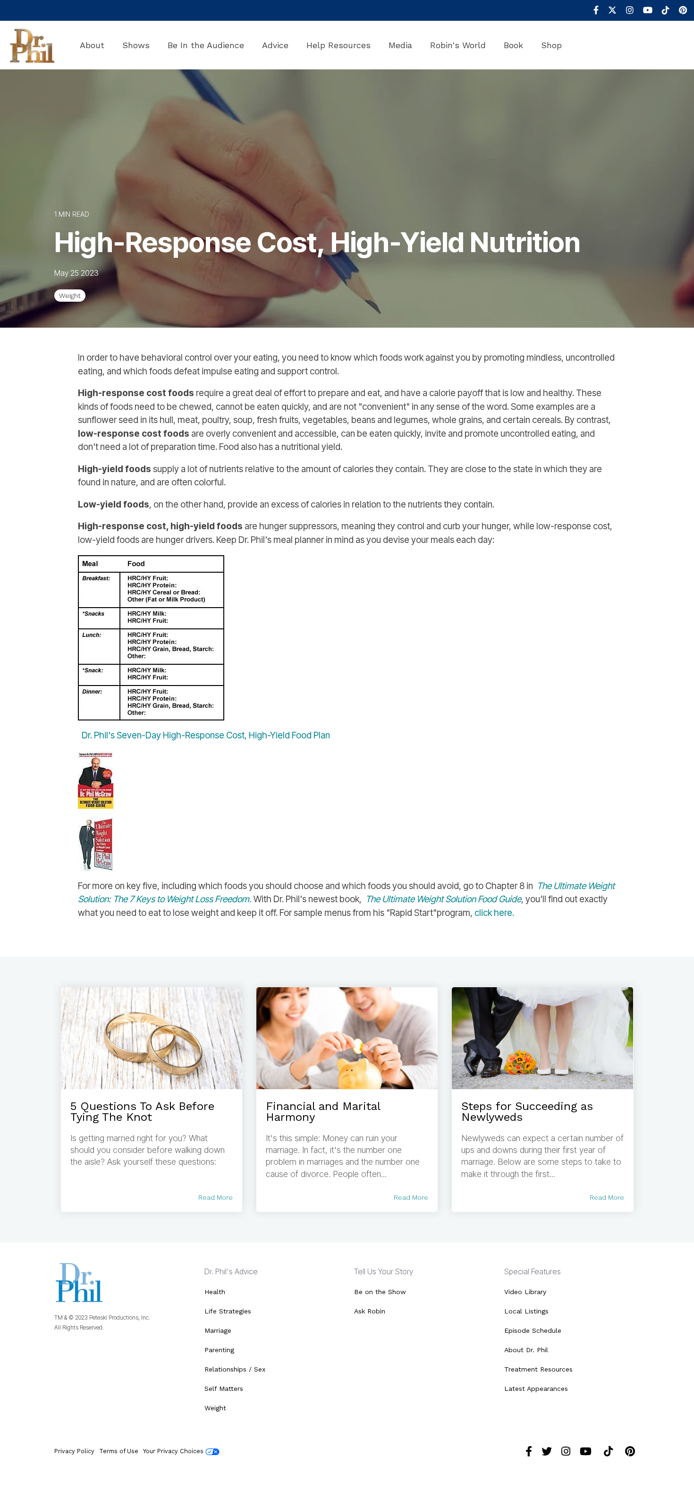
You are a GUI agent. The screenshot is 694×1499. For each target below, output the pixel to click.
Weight (70, 295)
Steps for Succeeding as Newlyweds (527, 1112)
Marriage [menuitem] (217, 1330)
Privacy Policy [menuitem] (74, 1451)
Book (513, 45)
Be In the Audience (206, 45)
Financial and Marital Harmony (323, 1112)
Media (400, 45)
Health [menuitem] (214, 1292)
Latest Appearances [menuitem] (536, 1388)
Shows (136, 45)
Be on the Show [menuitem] (380, 1292)
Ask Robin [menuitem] (369, 1311)
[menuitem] (591, 10)
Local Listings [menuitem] (526, 1311)
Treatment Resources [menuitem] (538, 1369)
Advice (275, 45)
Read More (215, 1197)
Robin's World (458, 45)
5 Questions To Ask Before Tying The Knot (142, 1112)
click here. (494, 912)
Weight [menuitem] (215, 1408)
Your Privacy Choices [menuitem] (174, 1451)
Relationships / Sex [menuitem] (234, 1369)
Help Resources (338, 45)
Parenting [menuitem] (219, 1350)
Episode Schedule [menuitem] (532, 1330)
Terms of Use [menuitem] (118, 1451)
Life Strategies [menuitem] (227, 1311)
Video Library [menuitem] (525, 1292)
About (92, 45)
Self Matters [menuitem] (223, 1388)
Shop (551, 45)
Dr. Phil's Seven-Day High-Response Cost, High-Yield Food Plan (206, 735)
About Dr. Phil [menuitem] (526, 1350)
